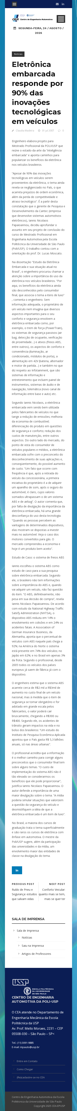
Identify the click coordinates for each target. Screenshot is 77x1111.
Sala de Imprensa (28, 930)
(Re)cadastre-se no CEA (31, 1077)
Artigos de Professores (36, 954)
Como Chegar (25, 1069)
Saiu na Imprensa (33, 945)
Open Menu (14, 4)
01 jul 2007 (48, 130)
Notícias (18, 53)
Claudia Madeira (25, 130)
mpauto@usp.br (29, 1047)
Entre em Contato (27, 1061)
